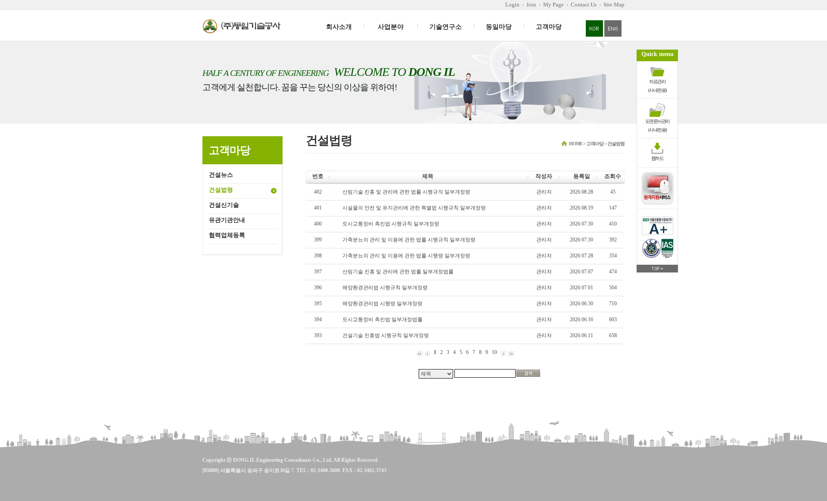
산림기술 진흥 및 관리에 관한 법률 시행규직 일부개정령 (406, 192)
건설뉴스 (221, 175)
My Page (553, 4)
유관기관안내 (227, 220)
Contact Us (584, 4)
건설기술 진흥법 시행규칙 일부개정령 (385, 335)
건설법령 (221, 190)
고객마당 (549, 26)
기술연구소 (445, 26)
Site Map (614, 4)
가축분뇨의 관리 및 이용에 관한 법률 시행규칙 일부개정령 (409, 240)
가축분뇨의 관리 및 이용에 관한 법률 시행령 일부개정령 (406, 256)
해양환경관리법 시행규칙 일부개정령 (385, 288)
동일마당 (499, 26)
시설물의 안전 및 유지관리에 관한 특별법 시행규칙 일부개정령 (414, 208)
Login (512, 4)
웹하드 (657, 158)
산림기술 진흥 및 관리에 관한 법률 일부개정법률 (398, 272)
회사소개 (339, 26)
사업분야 (390, 26)
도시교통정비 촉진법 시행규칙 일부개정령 (390, 224)
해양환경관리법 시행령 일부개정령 (382, 304)
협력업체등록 (227, 235)
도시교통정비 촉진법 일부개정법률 (382, 319)
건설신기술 (224, 205)
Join (531, 4)
